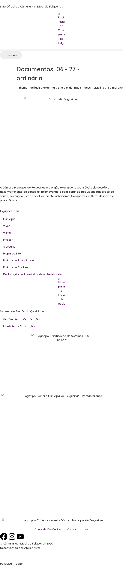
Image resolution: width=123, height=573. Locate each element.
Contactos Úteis (77, 529)
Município (9, 219)
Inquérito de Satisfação (19, 326)
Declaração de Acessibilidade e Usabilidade (32, 274)
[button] (61, 50)
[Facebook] (4, 536)
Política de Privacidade (18, 260)
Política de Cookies (15, 267)
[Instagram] (12, 536)
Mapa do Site (12, 253)
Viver (6, 226)
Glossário (9, 246)
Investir (8, 239)
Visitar (7, 233)
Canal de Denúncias (48, 529)
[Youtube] (20, 536)
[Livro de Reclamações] (61, 292)
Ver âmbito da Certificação (21, 319)
